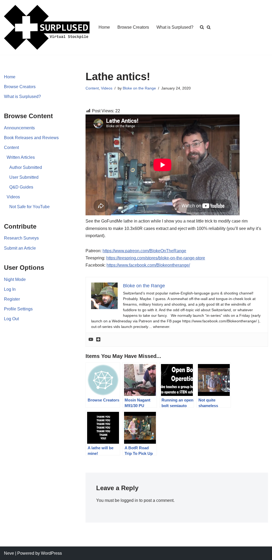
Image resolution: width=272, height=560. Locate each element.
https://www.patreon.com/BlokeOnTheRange (144, 251)
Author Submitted (25, 167)
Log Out (11, 319)
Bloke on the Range (139, 88)
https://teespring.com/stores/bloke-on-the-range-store (155, 258)
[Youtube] (90, 340)
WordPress (51, 553)
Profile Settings (18, 309)
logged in (129, 500)
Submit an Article (20, 248)
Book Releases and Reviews (31, 137)
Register (12, 299)
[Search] (209, 27)
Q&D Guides (21, 187)
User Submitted (24, 177)
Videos (13, 197)
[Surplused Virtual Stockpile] (47, 27)
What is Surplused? (174, 27)
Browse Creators (133, 27)
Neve (9, 553)
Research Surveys (21, 238)
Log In (10, 289)
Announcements (19, 128)
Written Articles (21, 157)
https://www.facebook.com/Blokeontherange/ (148, 265)
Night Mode (15, 279)
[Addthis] (98, 340)
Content (11, 147)
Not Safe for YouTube (29, 206)
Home (104, 27)
